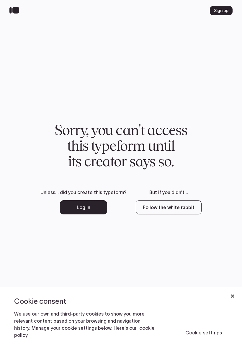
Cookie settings (203, 332)
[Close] (232, 296)
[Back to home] (15, 10)
